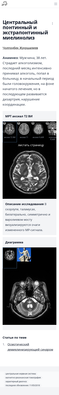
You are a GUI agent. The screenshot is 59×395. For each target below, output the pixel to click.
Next (55, 132)
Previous (4, 132)
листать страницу (31, 145)
